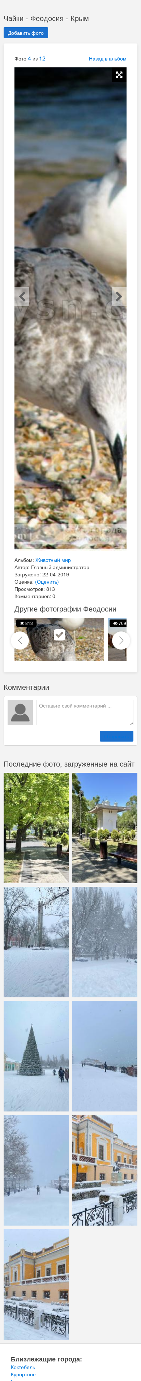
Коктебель (23, 1366)
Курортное (23, 1374)
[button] (121, 640)
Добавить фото (26, 32)
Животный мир (53, 559)
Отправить (116, 736)
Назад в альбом (108, 58)
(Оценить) (47, 581)
